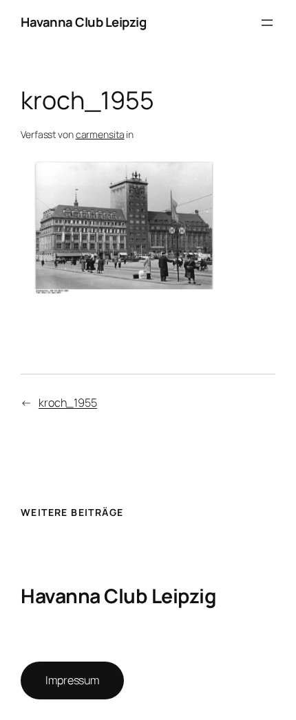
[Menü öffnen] (267, 22)
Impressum (72, 680)
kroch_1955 (68, 402)
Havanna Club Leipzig (83, 22)
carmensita (100, 134)
